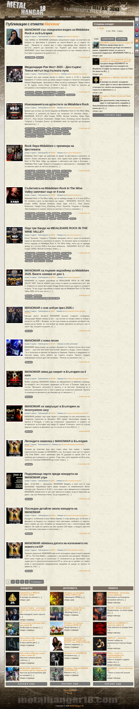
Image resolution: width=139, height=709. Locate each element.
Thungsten (71, 95)
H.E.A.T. (28, 131)
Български (70, 480)
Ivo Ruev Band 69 (49, 92)
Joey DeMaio (30, 57)
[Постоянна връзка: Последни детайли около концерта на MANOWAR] (14, 516)
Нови (96, 39)
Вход (69, 693)
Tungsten (66, 134)
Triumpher (66, 258)
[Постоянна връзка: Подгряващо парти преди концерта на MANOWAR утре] (14, 481)
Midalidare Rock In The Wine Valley (38, 134)
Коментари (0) (84, 57)
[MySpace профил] (136, 35)
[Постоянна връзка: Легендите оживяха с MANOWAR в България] (14, 448)
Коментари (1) (84, 92)
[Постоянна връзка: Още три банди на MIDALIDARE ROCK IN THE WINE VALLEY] (14, 235)
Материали (37, 17)
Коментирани (108, 39)
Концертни (77, 107)
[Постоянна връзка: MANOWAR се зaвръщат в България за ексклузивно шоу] (14, 413)
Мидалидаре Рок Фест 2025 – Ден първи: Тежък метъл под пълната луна (53, 68)
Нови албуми (80, 311)
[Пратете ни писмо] (136, 19)
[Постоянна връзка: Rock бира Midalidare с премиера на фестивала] (14, 153)
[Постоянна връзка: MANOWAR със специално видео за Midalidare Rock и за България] (14, 37)
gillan (53, 311)
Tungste (53, 218)
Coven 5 (38, 92)
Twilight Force (31, 136)
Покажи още (112, 115)
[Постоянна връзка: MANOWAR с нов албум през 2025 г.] (14, 315)
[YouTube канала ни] (136, 51)
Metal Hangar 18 (76, 706)
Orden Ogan (60, 95)
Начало (11, 17)
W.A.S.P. (40, 136)
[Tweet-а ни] (136, 46)
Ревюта (51, 17)
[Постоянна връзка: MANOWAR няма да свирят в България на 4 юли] (14, 379)
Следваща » (36, 582)
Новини (23, 17)
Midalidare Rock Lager (60, 176)
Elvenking (55, 128)
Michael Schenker (62, 131)
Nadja (101, 28)
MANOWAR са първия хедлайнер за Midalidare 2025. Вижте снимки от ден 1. (57, 272)
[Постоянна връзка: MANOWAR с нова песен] (14, 347)
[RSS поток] (136, 40)
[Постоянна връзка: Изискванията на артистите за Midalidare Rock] (14, 111)
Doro (48, 128)
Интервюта (65, 17)
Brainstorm (30, 92)
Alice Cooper (30, 128)
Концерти (80, 17)
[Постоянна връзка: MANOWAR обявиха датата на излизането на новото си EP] (14, 550)
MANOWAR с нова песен (42, 340)
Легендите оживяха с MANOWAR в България (56, 441)
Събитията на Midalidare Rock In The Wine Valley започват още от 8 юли (53, 190)
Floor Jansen (66, 128)
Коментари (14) (84, 464)
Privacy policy (69, 690)
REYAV (53, 36)
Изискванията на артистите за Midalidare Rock (57, 104)
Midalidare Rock (31, 218)
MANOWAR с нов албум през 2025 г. (49, 308)
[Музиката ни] (136, 30)
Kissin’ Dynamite (39, 131)
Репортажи (83, 74)
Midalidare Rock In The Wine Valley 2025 (40, 95)
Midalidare (37, 295)
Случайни (121, 39)
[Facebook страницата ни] (136, 24)
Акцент (69, 36)
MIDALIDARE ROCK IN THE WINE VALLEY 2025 (42, 298)
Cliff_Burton (55, 74)
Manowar (40, 57)
